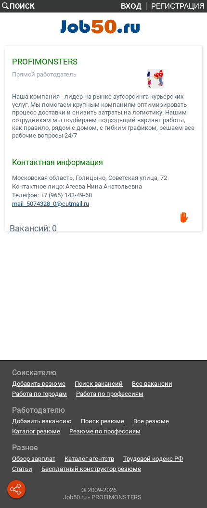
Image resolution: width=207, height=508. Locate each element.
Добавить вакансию (42, 421)
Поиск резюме (102, 421)
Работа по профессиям (109, 393)
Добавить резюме (38, 383)
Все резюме (151, 421)
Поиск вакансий (99, 383)
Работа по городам (39, 393)
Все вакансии (152, 383)
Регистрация (178, 6)
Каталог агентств (89, 458)
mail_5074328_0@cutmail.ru (50, 203)
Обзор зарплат (33, 458)
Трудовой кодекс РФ (153, 458)
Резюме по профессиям (105, 431)
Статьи (22, 468)
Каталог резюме (36, 431)
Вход (131, 6)
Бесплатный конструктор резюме (91, 468)
